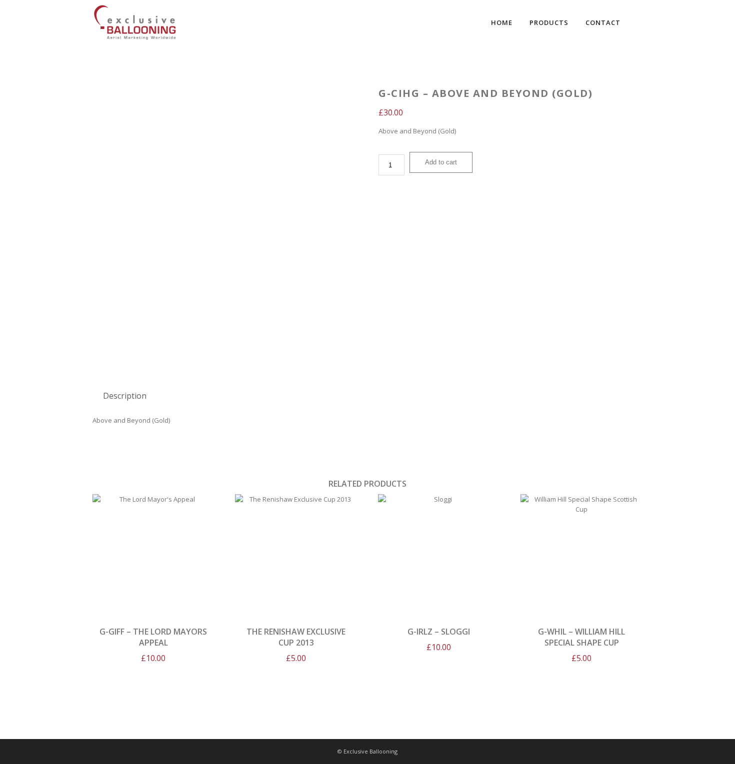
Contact (603, 22)
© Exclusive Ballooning (368, 751)
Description (124, 395)
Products (549, 22)
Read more (581, 554)
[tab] (124, 396)
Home (501, 22)
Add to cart (441, 162)
